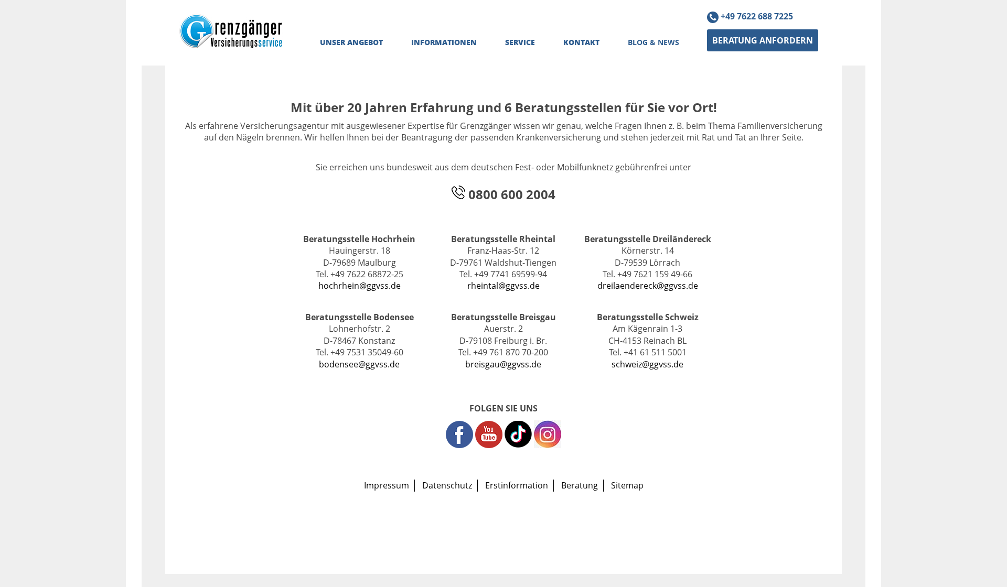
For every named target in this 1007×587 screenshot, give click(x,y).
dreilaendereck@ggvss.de (647, 285)
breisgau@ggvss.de (503, 364)
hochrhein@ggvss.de (359, 285)
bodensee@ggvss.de (359, 364)
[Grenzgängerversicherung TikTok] (519, 445)
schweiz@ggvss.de (647, 364)
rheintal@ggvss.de (503, 285)
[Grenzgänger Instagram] (547, 445)
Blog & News (653, 42)
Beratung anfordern (762, 40)
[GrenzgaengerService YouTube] (488, 445)
